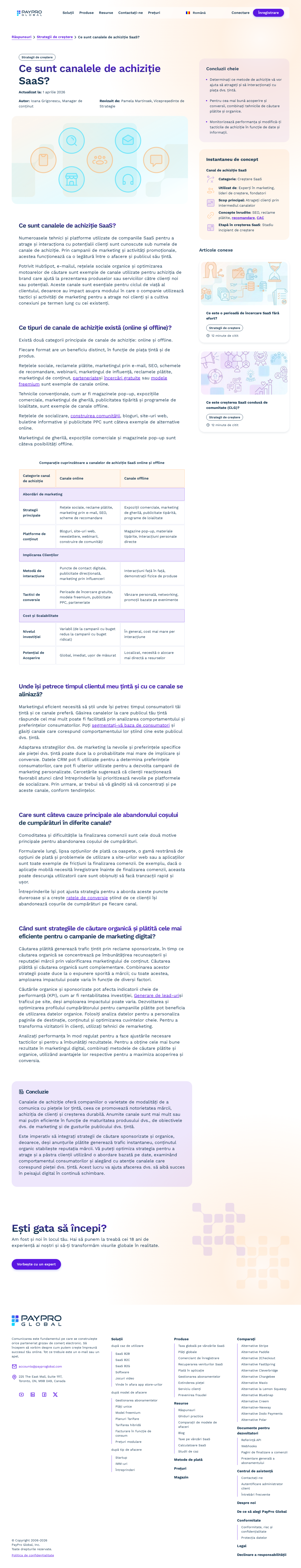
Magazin (181, 1477)
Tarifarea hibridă (128, 1425)
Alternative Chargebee (258, 1376)
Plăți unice (123, 1406)
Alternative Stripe (254, 1345)
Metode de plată (188, 1460)
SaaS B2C (122, 1360)
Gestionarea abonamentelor (136, 1400)
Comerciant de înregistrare (198, 1358)
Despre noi (246, 1503)
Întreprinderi (125, 1470)
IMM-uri (121, 1463)
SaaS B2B (122, 1353)
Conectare (240, 13)
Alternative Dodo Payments (261, 1413)
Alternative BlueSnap (257, 1395)
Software (122, 1372)
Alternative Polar (254, 1419)
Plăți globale (187, 1352)
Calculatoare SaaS (192, 1445)
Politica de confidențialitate (33, 1555)
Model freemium (127, 1412)
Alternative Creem (255, 1401)
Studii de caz (188, 1451)
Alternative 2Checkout (258, 1358)
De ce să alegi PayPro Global (262, 1511)
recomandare (243, 218)
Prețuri (154, 13)
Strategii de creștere (55, 37)
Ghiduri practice (190, 1416)
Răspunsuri (22, 37)
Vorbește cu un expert (36, 1264)
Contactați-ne (130, 13)
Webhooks (249, 1446)
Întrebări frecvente (255, 1494)
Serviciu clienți (189, 1389)
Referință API (251, 1440)
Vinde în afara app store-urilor (138, 1384)
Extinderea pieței (191, 1382)
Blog (181, 1433)
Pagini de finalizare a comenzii (264, 1452)
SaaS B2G (122, 1366)
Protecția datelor (254, 1537)
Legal (241, 1546)
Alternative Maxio (254, 1382)
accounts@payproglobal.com (40, 1366)
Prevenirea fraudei (192, 1395)
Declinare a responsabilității (261, 1555)
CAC (260, 218)
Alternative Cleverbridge (259, 1370)
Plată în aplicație (191, 1370)
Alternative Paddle (255, 1352)
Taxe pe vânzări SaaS (194, 1439)
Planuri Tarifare (127, 1419)
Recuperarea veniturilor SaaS (200, 1364)
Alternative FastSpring (258, 1364)
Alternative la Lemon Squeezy (263, 1389)
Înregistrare (268, 13)
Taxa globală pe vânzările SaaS (201, 1345)
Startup (121, 1457)
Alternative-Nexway (256, 1407)
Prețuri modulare (128, 1441)
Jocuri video (124, 1378)
